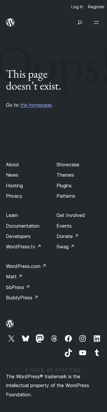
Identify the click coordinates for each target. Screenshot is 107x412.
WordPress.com (26, 266)
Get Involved (70, 215)
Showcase (67, 164)
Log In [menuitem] (77, 6)
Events (64, 226)
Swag (65, 247)
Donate (67, 236)
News (12, 175)
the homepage (36, 105)
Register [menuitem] (96, 6)
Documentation (23, 226)
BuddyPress (22, 298)
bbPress (18, 287)
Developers (18, 236)
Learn (12, 215)
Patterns (65, 196)
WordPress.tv (23, 247)
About (12, 164)
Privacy (14, 196)
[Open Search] (79, 22)
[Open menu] (97, 22)
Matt (14, 277)
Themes (65, 175)
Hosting (14, 186)
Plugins (64, 186)
